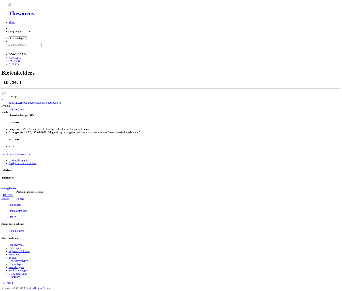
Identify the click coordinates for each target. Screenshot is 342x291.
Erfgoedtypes (16, 109)
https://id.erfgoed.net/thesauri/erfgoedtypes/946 (35, 102)
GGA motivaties (18, 273)
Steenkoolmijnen (18, 210)
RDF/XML (15, 57)
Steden (12, 216)
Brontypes (14, 276)
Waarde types (16, 267)
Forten (20, 198)
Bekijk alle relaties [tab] (19, 160)
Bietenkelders (16, 230)
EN (3, 282)
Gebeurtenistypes (18, 260)
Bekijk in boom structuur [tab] (23, 163)
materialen (14, 254)
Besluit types (16, 264)
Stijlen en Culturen (19, 251)
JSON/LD (14, 60)
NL (9, 282)
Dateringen (15, 248)
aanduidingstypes (18, 270)
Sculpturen (15, 204)
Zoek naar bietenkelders (15, 154)
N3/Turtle (14, 63)
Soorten (13, 257)
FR (14, 282)
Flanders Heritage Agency (37, 288)
